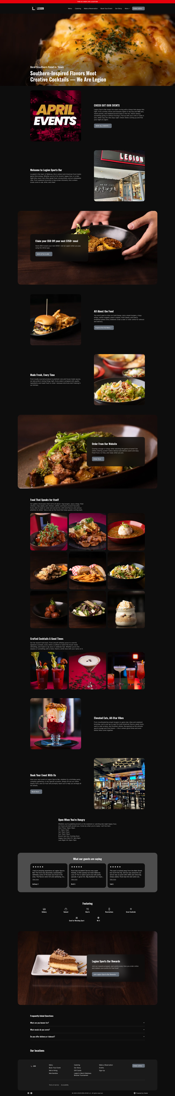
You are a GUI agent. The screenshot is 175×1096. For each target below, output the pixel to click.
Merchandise (53, 1073)
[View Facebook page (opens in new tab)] (28, 1093)
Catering (78, 8)
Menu (70, 8)
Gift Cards (77, 1070)
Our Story (118, 8)
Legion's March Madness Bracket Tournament (82, 1074)
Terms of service (54, 1085)
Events (101, 1068)
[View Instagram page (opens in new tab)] (31, 1093)
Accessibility (65, 1085)
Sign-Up (102, 1070)
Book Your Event (106, 8)
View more (35, 879)
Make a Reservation (91, 8)
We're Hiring (53, 1070)
